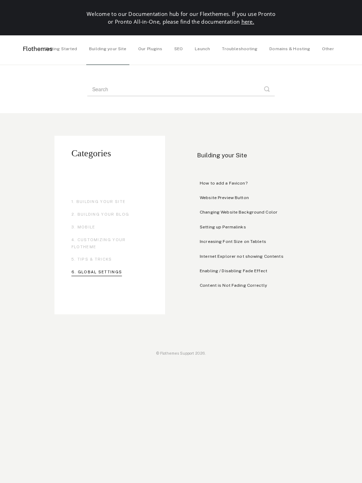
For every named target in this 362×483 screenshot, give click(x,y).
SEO (178, 48)
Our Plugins (150, 48)
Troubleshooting (240, 48)
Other (328, 48)
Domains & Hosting (289, 48)
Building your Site (107, 48)
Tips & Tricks (94, 259)
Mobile (86, 227)
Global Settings (100, 272)
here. (248, 21)
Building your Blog (103, 214)
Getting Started (61, 48)
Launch (202, 48)
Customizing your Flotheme (98, 243)
